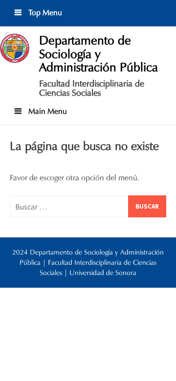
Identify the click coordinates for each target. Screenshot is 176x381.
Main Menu (46, 111)
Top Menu (44, 12)
